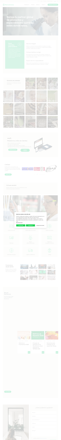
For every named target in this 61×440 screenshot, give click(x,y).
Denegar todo (30, 225)
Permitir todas (20, 225)
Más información (19, 222)
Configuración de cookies (40, 225)
